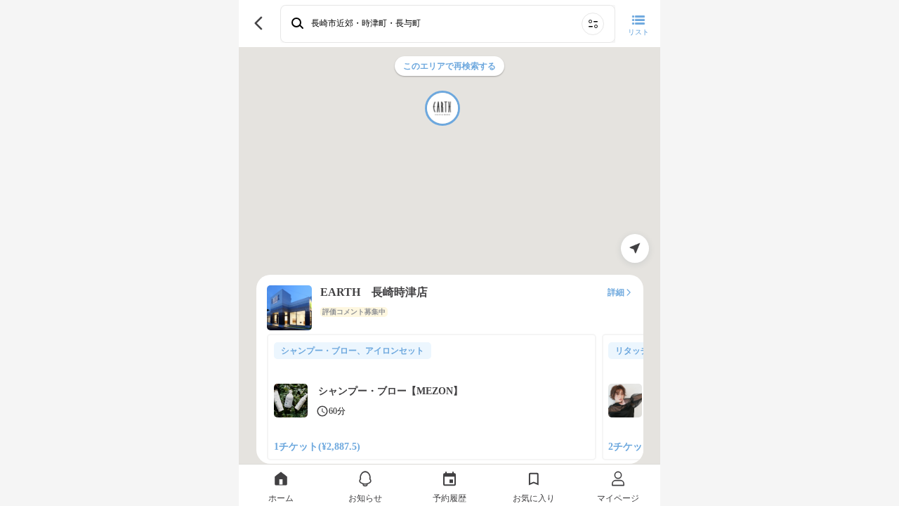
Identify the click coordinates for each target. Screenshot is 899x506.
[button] (442, 108)
